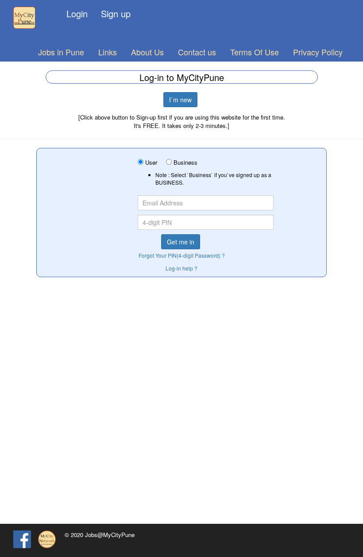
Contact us (197, 52)
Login (77, 13)
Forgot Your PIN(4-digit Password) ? (182, 255)
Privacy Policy (318, 52)
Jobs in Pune (61, 52)
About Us (147, 52)
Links (107, 52)
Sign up (116, 13)
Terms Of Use (254, 52)
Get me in (180, 241)
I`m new (180, 99)
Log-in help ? (181, 268)
